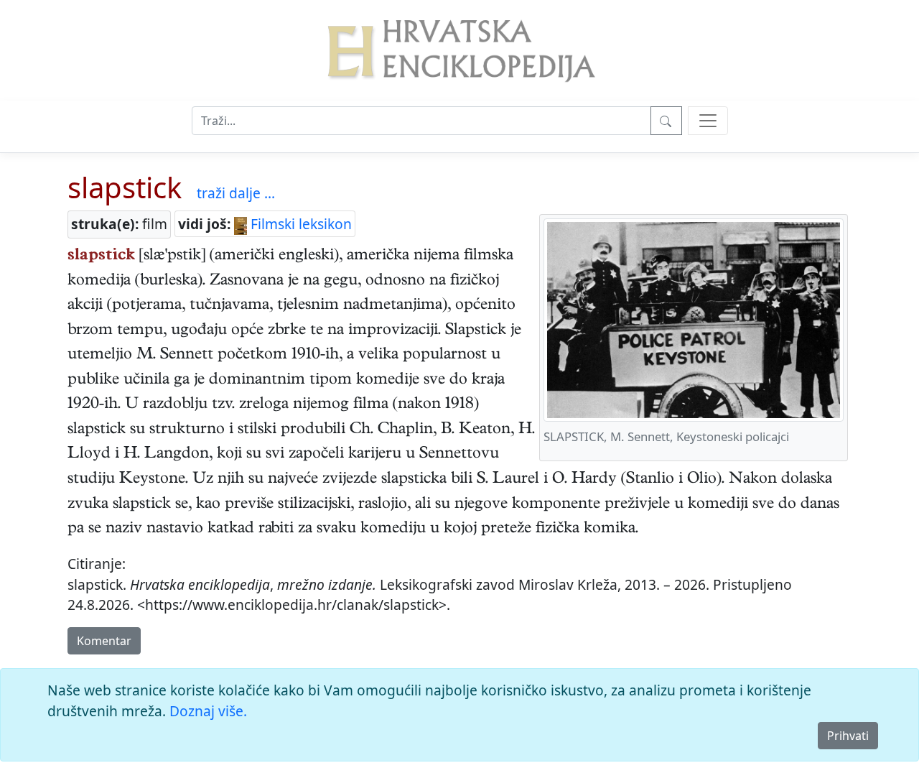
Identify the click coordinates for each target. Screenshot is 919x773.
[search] (708, 120)
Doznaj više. (208, 711)
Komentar (104, 641)
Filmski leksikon (299, 223)
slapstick (124, 187)
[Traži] (666, 120)
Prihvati (848, 736)
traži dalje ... (236, 193)
